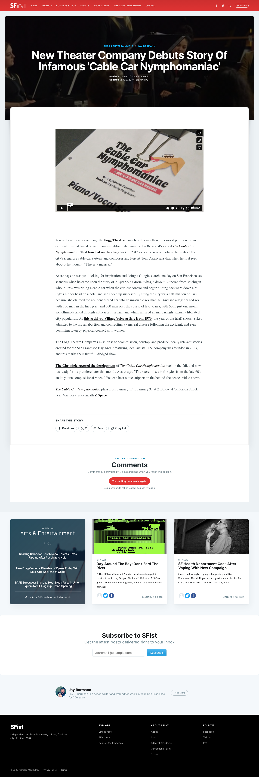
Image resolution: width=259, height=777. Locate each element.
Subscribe (242, 5)
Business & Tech (66, 5)
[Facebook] (217, 6)
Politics (47, 5)
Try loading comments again (129, 481)
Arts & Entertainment (127, 5)
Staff (153, 737)
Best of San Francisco (111, 743)
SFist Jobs (104, 737)
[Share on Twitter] (106, 596)
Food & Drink (102, 5)
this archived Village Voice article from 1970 (118, 318)
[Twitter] (223, 5)
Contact (151, 5)
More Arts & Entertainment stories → (48, 597)
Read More (179, 692)
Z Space (101, 395)
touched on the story (103, 252)
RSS (205, 743)
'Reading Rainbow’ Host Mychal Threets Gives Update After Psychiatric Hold (48, 555)
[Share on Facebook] (112, 596)
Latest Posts (106, 731)
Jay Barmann (147, 46)
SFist (16, 726)
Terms (64, 770)
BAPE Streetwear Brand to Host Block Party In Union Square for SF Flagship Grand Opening (48, 584)
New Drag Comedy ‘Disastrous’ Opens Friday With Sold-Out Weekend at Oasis (47, 570)
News (34, 5)
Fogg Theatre (114, 240)
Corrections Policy (161, 748)
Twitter (207, 737)
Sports (84, 5)
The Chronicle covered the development (85, 365)
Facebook (208, 731)
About (154, 731)
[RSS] (230, 5)
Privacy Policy (50, 770)
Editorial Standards (161, 743)
